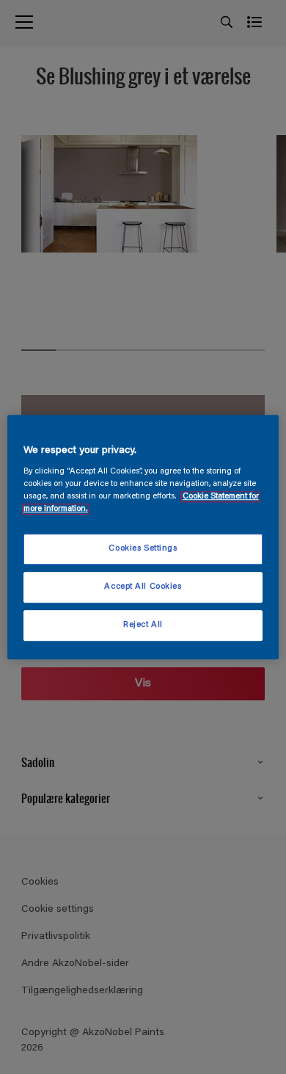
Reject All (143, 625)
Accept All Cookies (142, 587)
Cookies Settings (143, 549)
